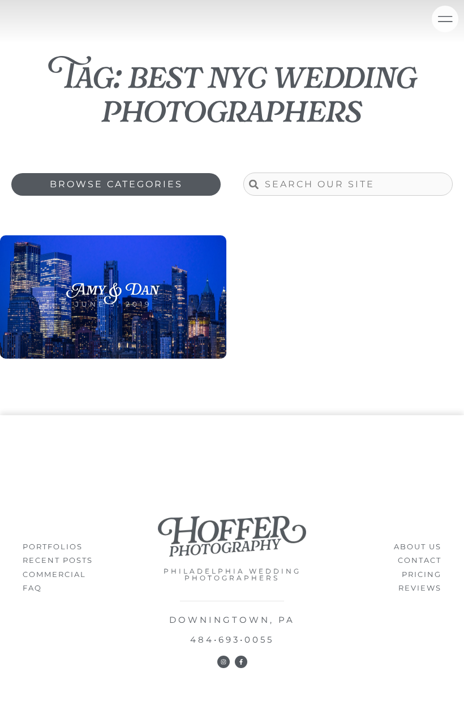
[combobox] (348, 184)
